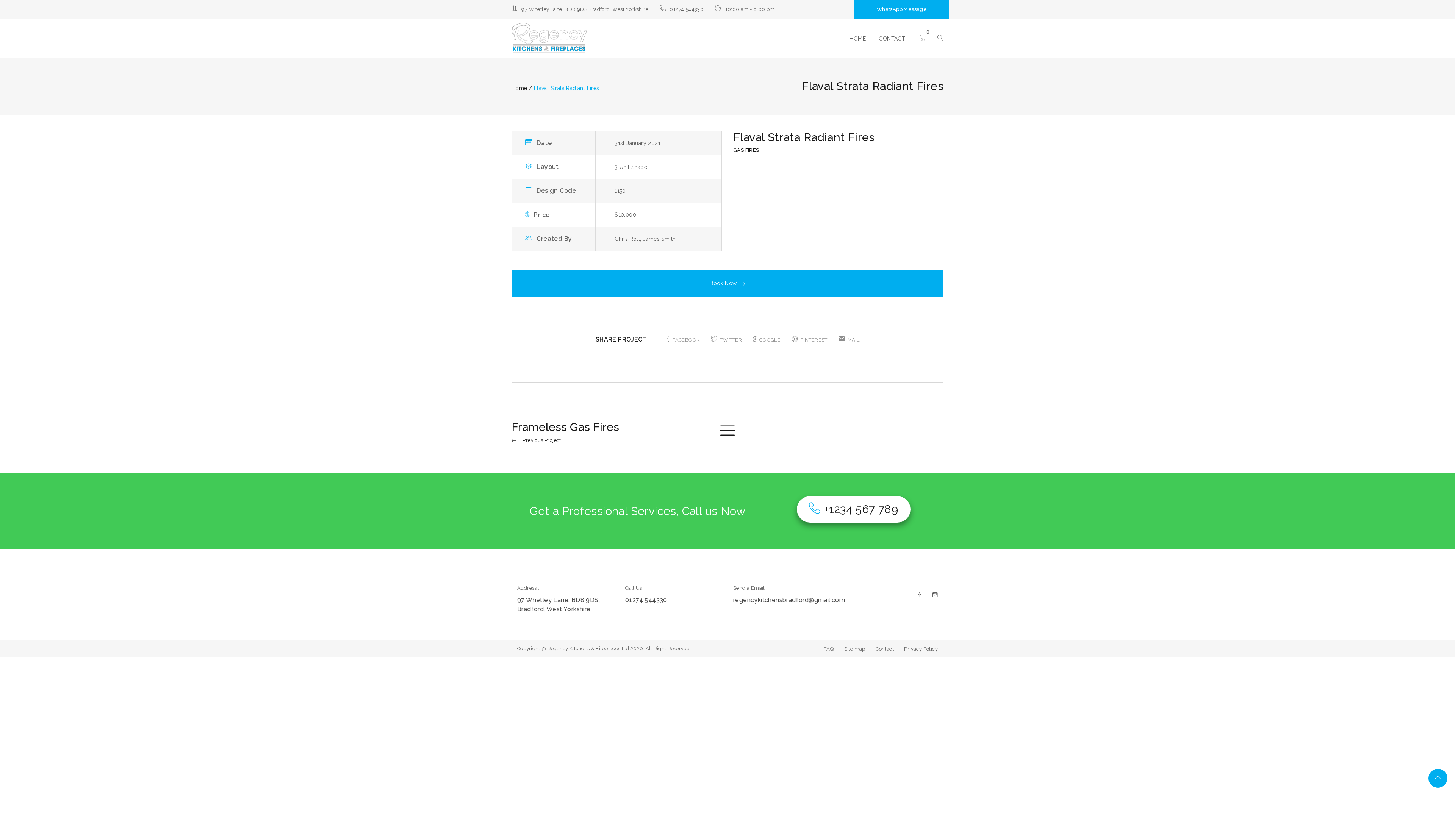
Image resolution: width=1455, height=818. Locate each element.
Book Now (723, 283)
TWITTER (731, 340)
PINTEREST (814, 340)
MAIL (853, 340)
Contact (885, 649)
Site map (854, 649)
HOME (858, 39)
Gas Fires (746, 150)
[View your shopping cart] (923, 39)
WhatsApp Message (902, 9)
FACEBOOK (685, 340)
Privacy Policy (921, 649)
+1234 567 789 (861, 509)
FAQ (829, 649)
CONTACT (892, 39)
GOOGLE (769, 340)
